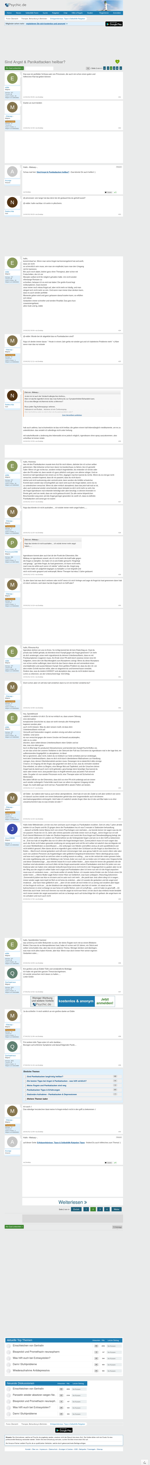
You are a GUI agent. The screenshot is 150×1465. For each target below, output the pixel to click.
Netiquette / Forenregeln (87, 1449)
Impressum (43, 1449)
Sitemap (100, 1449)
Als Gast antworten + (14, 68)
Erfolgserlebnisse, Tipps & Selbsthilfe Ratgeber (67, 1424)
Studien (90, 13)
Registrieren (104, 13)
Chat (65, 13)
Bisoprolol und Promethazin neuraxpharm (36, 1351)
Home (9, 13)
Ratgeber (55, 13)
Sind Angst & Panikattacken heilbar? (35, 61)
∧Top (144, 1462)
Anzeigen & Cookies (66, 1449)
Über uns (35, 1449)
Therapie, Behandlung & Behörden (34, 1424)
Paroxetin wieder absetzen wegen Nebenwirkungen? (42, 1394)
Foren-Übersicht (12, 1424)
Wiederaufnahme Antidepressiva (31, 1370)
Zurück (76, 1209)
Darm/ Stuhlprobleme (25, 1364)
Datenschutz (53, 1449)
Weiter (116, 1209)
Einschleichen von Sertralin (28, 1345)
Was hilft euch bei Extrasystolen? (31, 1358)
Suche (45, 13)
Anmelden (117, 13)
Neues (18, 13)
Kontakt (28, 1449)
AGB (76, 1449)
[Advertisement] (73, 627)
